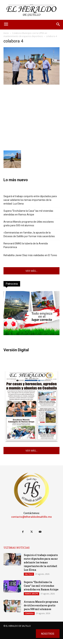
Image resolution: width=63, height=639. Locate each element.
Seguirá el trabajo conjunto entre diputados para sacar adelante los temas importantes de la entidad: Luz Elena (30, 200)
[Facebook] (22, 531)
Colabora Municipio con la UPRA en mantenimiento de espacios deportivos (25, 35)
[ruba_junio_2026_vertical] (31, 334)
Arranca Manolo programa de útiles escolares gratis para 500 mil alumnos (29, 223)
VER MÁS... (31, 270)
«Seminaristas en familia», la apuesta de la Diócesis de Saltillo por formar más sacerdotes (29, 234)
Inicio (6, 33)
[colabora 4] (31, 83)
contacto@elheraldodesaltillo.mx (31, 516)
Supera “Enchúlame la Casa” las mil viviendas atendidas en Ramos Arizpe (28, 212)
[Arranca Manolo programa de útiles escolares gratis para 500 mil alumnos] (12, 606)
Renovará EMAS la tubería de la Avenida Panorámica (26, 245)
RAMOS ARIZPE (31, 593)
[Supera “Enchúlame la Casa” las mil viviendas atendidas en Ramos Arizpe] (12, 586)
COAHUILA (29, 613)
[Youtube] (40, 531)
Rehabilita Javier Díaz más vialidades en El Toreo (30, 255)
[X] (31, 531)
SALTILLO (29, 574)
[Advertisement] (31, 117)
